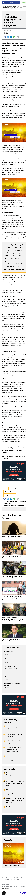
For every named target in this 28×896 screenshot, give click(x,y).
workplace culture (10, 495)
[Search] (21, 7)
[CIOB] (20, 893)
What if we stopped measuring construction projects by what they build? (15, 792)
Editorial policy (19, 886)
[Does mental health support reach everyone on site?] (14, 568)
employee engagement (15, 488)
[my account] (18, 7)
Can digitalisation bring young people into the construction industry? (15, 800)
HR (5, 492)
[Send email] (18, 37)
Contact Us (18, 883)
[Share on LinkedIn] (11, 37)
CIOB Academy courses (10, 721)
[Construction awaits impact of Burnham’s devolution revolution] (14, 631)
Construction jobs (12, 647)
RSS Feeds (17, 879)
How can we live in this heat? (12, 865)
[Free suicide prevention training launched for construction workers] (14, 528)
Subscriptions (19, 877)
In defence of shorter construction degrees (12, 808)
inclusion (11, 492)
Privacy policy (7, 886)
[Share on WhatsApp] (14, 37)
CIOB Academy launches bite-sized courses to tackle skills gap (15, 783)
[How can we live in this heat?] (14, 853)
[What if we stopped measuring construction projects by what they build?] (14, 588)
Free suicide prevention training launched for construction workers (13, 775)
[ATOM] (8, 893)
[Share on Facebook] (5, 37)
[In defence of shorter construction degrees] (14, 548)
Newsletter (6, 877)
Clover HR (5, 458)
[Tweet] (8, 37)
